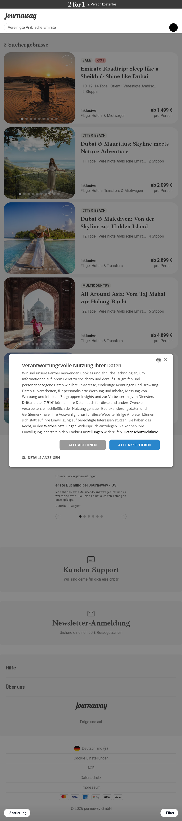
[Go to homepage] (20, 16)
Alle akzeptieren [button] (134, 444)
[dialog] (91, 410)
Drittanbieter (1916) (38, 402)
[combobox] (158, 360)
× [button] (165, 360)
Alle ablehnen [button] (82, 444)
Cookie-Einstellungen (86, 432)
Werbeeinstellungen (60, 426)
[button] (41, 457)
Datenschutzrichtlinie (141, 432)
